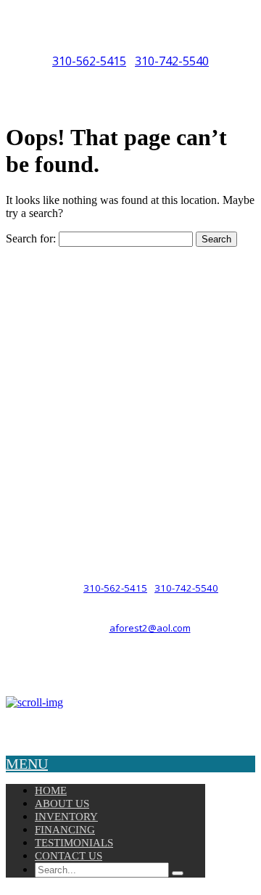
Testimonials (74, 843)
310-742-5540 (172, 61)
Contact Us (68, 856)
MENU (27, 764)
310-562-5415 (89, 61)
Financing (65, 829)
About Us (62, 803)
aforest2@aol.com (150, 627)
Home (51, 790)
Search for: (31, 238)
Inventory (66, 816)
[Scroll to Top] (34, 702)
